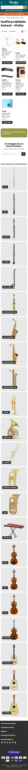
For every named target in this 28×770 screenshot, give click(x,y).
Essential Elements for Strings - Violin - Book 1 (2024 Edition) (20, 85)
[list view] (25, 31)
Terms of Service (6, 765)
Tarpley (3, 56)
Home (2, 17)
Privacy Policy (23, 765)
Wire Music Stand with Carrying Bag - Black (7, 53)
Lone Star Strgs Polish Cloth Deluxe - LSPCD (6, 114)
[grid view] (22, 31)
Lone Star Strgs (5, 117)
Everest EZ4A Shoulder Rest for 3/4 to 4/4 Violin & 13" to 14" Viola (7, 84)
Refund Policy (14, 765)
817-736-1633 (19, 10)
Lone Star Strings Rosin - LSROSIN (21, 55)
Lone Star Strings (19, 57)
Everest (3, 87)
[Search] (25, 7)
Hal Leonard (18, 89)
